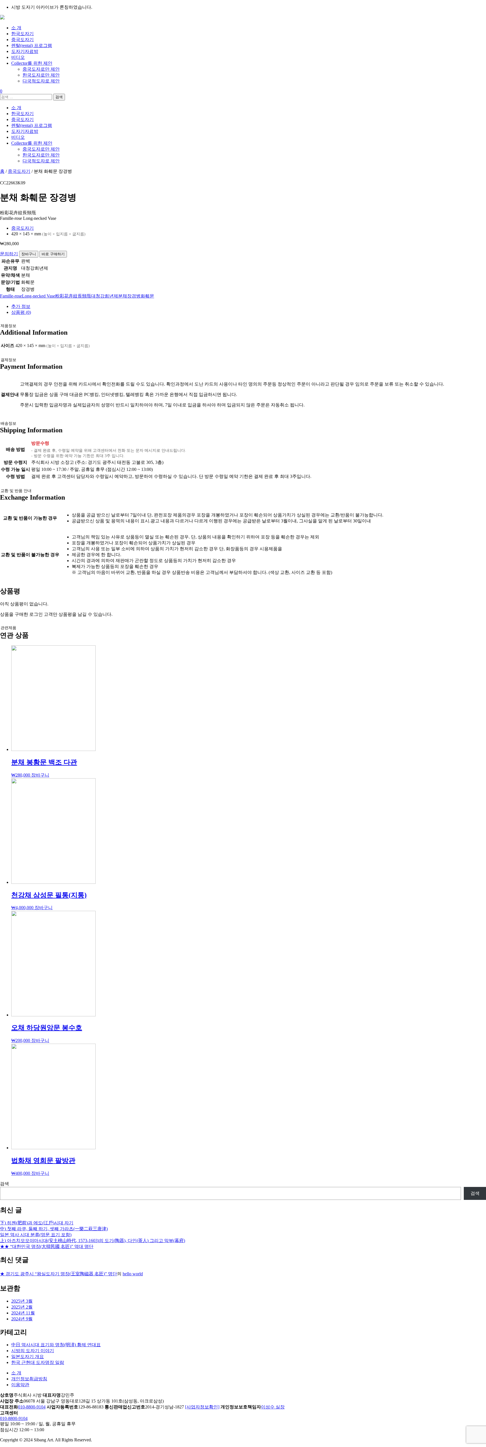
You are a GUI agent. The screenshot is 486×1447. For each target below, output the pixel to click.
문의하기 (9, 253)
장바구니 (28, 254)
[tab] (248, 307)
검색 (4, 1183)
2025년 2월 (22, 1307)
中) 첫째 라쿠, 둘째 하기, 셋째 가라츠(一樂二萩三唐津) (54, 1228)
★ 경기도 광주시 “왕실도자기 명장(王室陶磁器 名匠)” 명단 (58, 1273)
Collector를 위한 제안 (31, 63)
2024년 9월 (22, 1318)
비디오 (18, 57)
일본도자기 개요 (27, 1356)
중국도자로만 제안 (41, 69)
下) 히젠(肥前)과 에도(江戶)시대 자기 (36, 1222)
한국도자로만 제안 (41, 75)
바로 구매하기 (53, 254)
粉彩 (59, 296)
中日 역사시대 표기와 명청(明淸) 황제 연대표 (56, 1344)
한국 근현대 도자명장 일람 (37, 1362)
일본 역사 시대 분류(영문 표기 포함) (35, 1234)
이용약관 (20, 1384)
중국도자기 (22, 39)
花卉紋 (71, 296)
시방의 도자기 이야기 (32, 1350)
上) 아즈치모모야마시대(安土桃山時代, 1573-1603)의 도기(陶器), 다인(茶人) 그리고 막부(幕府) (92, 1240)
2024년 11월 (23, 1312)
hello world (133, 1273)
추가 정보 (20, 306)
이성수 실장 (273, 1406)
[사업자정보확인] (202, 1406)
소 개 (16, 27)
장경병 (134, 296)
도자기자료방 (24, 51)
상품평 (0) (21, 312)
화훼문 (147, 296)
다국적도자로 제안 (41, 81)
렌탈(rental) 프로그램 (31, 45)
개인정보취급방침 (29, 1378)
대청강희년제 (104, 296)
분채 (122, 296)
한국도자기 (22, 33)
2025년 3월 (22, 1301)
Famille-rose (11, 296)
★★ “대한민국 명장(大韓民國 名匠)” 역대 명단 (46, 1246)
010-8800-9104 (32, 1406)
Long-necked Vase (38, 296)
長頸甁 (84, 296)
